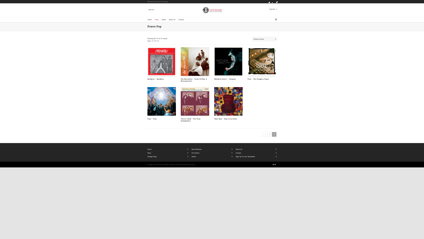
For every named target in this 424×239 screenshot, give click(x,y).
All (158, 41)
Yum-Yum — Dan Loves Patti (225, 119)
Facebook (270, 1)
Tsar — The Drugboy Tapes (258, 79)
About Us (239, 149)
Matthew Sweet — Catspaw (225, 79)
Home (149, 149)
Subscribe (272, 9)
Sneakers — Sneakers (155, 79)
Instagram (273, 1)
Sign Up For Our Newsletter (245, 156)
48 (155, 41)
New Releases (197, 149)
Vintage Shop (152, 156)
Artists (194, 156)
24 (152, 41)
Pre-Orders (195, 153)
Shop (149, 153)
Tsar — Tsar (152, 119)
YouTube (276, 1)
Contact (238, 153)
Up (273, 164)
